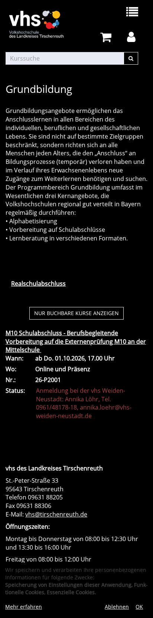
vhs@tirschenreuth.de (56, 514)
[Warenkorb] (107, 37)
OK (139, 606)
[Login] (132, 37)
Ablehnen (117, 606)
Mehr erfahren (23, 606)
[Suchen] (131, 58)
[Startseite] (41, 24)
